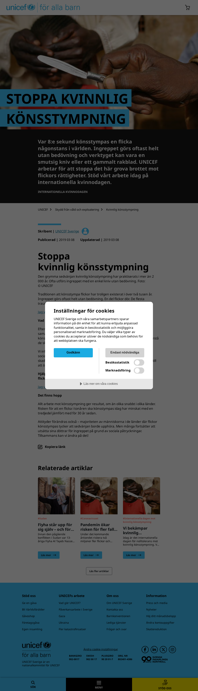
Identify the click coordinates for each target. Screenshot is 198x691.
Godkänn (73, 352)
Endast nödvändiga (124, 352)
